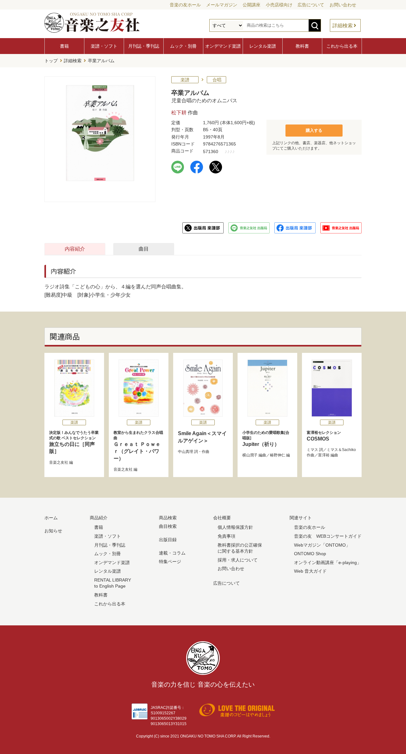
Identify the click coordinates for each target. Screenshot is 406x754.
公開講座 (251, 4)
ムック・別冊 (183, 46)
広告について (311, 4)
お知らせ (53, 530)
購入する (314, 130)
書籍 (64, 46)
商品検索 (168, 517)
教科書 (302, 46)
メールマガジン (221, 4)
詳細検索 (342, 25)
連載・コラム (172, 552)
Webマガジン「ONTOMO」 (322, 545)
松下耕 (179, 112)
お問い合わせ (343, 4)
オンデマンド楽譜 (223, 46)
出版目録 (168, 539)
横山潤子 (250, 455)
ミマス (312, 450)
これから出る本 (341, 46)
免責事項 (226, 536)
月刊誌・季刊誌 (143, 46)
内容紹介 (75, 249)
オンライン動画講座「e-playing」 (327, 562)
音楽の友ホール (185, 4)
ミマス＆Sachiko (341, 450)
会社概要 (222, 517)
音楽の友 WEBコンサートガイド (328, 536)
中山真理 (185, 451)
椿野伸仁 (277, 455)
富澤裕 (324, 455)
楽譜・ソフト (104, 46)
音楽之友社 (58, 462)
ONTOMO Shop (310, 553)
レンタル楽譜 (262, 46)
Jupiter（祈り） (265, 438)
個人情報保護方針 (235, 527)
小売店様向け (279, 4)
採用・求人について (238, 559)
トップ (51, 60)
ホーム (51, 517)
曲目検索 (168, 526)
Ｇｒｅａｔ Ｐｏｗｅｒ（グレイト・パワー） (138, 445)
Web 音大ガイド (310, 571)
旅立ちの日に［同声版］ (74, 442)
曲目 (144, 249)
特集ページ (170, 561)
